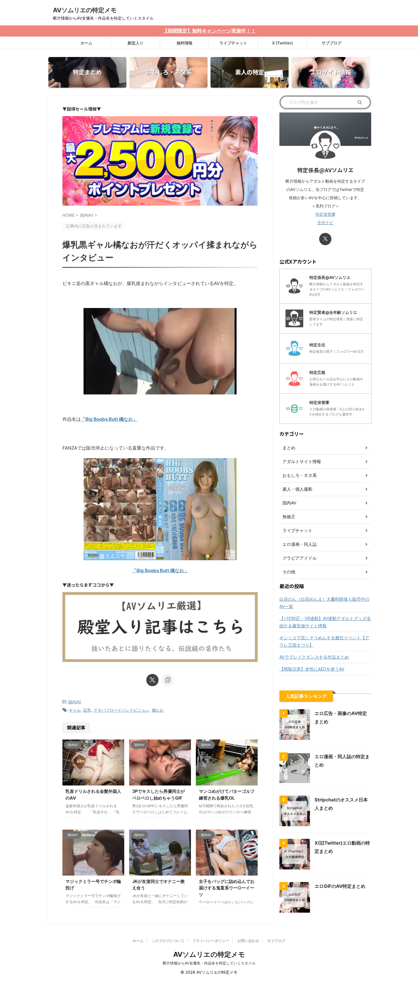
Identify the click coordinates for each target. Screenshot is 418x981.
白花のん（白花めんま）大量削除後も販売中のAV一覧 (324, 602)
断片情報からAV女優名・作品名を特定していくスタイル (209, 963)
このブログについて (168, 940)
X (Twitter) (282, 42)
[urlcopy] (168, 680)
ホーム (86, 42)
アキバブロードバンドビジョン (121, 710)
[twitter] (152, 680)
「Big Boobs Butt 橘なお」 (109, 419)
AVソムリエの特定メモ (85, 10)
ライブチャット (233, 42)
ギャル (75, 710)
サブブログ (331, 42)
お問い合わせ (248, 940)
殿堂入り (136, 42)
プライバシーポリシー (210, 940)
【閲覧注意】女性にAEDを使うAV (311, 668)
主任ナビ (325, 222)
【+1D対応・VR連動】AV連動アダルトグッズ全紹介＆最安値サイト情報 (325, 622)
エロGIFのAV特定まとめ (340, 886)
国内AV (74, 701)
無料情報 (184, 42)
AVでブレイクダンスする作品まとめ (314, 657)
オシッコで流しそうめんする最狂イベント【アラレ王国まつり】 (324, 641)
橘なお (158, 710)
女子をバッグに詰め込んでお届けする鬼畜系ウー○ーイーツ (227, 888)
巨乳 (87, 710)
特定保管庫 (325, 214)
